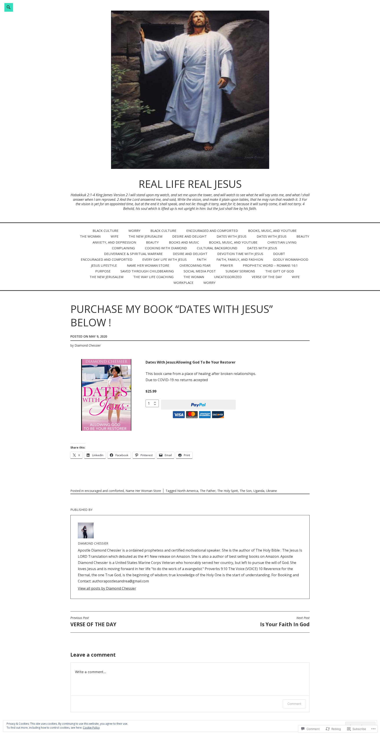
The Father (208, 491)
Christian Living (281, 242)
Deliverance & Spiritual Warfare (133, 253)
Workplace (184, 282)
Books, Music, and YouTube (272, 230)
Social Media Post (200, 271)
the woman (90, 236)
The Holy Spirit (227, 491)
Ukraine (271, 491)
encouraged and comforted (212, 230)
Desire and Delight (189, 236)
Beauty (302, 236)
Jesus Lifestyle (104, 265)
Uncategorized (228, 277)
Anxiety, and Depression (114, 242)
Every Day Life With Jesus (164, 259)
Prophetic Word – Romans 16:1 (270, 265)
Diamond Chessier (88, 345)
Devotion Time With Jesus (240, 253)
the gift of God (279, 271)
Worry (134, 230)
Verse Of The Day (267, 277)
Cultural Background (217, 248)
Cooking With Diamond (166, 248)
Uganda (258, 491)
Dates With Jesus (232, 236)
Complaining (123, 248)
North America (187, 491)
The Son (246, 491)
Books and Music (184, 242)
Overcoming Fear (194, 265)
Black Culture (106, 230)
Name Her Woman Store (148, 265)
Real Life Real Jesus (190, 184)
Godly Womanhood (290, 259)
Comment (294, 703)
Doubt (279, 253)
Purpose (103, 271)
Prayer (226, 265)
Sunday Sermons (240, 271)
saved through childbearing (147, 271)
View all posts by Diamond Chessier (107, 588)
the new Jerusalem (145, 236)
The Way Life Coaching (153, 277)
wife (115, 236)
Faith (201, 259)
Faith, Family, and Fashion (239, 259)
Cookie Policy (91, 727)
